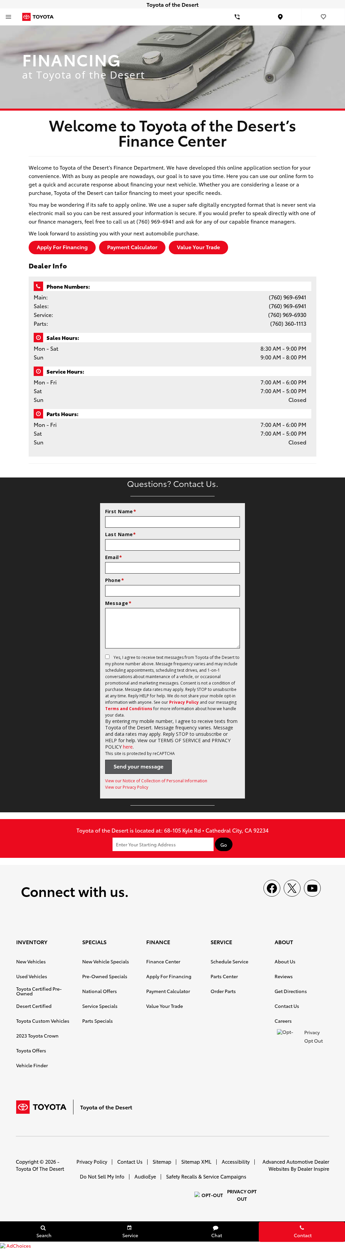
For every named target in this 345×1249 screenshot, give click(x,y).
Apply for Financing (168, 976)
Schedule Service (229, 961)
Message (118, 603)
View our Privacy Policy (126, 787)
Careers (283, 1020)
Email (113, 557)
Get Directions (291, 991)
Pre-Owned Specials (104, 976)
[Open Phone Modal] (237, 16)
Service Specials (100, 1006)
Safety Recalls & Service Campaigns (206, 1176)
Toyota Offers (31, 1050)
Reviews (284, 976)
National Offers (99, 991)
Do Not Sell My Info (102, 1176)
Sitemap (162, 1161)
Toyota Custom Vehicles (42, 1020)
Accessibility (236, 1161)
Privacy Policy (184, 702)
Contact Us (287, 1006)
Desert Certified (34, 1006)
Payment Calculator (132, 247)
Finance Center (163, 961)
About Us (285, 961)
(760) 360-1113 (288, 323)
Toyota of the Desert (40, 1168)
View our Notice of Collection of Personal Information (156, 780)
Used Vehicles (31, 976)
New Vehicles (31, 961)
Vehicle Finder (32, 1065)
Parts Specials (97, 1020)
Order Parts (223, 991)
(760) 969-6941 (287, 297)
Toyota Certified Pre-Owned (39, 991)
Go (223, 844)
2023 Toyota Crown (37, 1035)
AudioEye (145, 1176)
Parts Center (224, 976)
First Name (120, 511)
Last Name (120, 534)
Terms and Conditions (128, 708)
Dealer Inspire (313, 1168)
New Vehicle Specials (105, 961)
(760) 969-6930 (287, 314)
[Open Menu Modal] (8, 16)
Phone (114, 580)
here (128, 747)
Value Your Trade (198, 247)
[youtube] (312, 888)
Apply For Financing (62, 247)
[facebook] (271, 888)
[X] (292, 888)
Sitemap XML (196, 1161)
